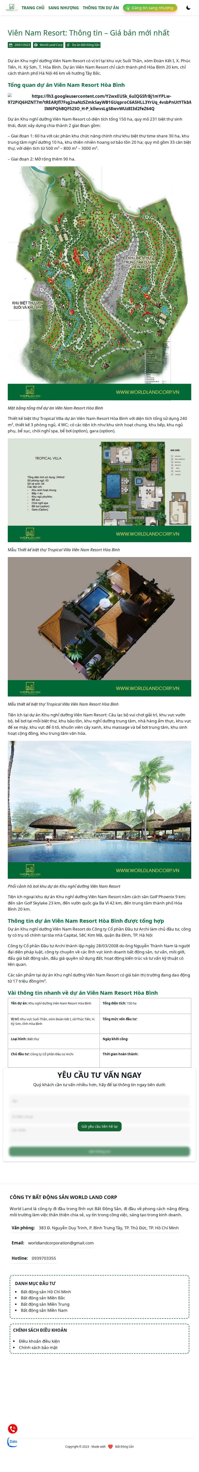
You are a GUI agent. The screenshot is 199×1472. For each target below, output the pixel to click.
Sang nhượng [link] (63, 7)
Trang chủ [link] (33, 7)
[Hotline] (12, 1428)
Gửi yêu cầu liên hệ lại (100, 1126)
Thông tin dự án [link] (101, 7)
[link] (12, 7)
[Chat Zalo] (12, 1442)
